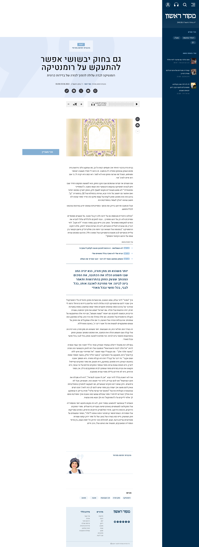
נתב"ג (176, 38)
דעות (81, 44)
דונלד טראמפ (188, 38)
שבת (101, 528)
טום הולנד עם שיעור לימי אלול (178, 59)
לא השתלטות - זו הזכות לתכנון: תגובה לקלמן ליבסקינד (101, 248)
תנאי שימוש (86, 528)
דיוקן (101, 523)
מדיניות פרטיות (85, 526)
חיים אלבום (186, 76)
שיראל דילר (186, 93)
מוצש (101, 526)
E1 (193, 42)
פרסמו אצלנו (86, 523)
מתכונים (100, 533)
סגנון (101, 530)
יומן (102, 521)
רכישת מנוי (86, 521)
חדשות (101, 516)
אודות (88, 518)
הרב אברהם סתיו (184, 63)
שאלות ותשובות (84, 530)
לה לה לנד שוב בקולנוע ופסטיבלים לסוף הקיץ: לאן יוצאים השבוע (179, 87)
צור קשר (87, 516)
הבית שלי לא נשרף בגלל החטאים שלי (107, 253)
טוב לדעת (100, 535)
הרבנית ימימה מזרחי (81, 48)
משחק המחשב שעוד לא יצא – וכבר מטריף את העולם (101, 259)
